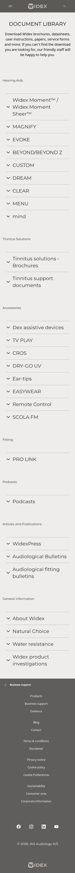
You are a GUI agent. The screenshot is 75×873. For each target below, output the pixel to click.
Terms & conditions (36, 741)
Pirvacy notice (36, 760)
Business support (36, 704)
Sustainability (36, 786)
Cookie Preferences (36, 775)
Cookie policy (36, 767)
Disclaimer (36, 749)
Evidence (36, 711)
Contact (36, 730)
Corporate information (36, 801)
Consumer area (36, 794)
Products (36, 696)
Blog (36, 722)
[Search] (64, 6)
